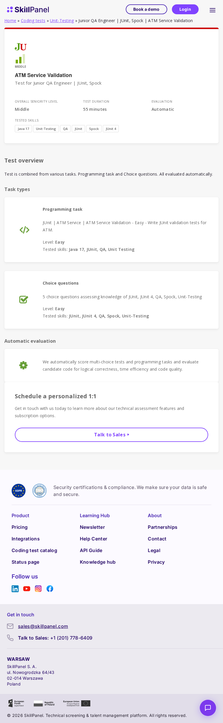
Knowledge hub (98, 562)
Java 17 (23, 128)
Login (185, 9)
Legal (154, 550)
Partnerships (162, 527)
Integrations (26, 539)
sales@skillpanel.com (43, 626)
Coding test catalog (34, 550)
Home (10, 20)
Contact (157, 539)
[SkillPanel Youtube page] (26, 588)
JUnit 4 (111, 128)
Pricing (20, 527)
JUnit (78, 128)
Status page (25, 562)
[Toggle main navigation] (212, 9)
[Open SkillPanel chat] (208, 708)
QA (65, 128)
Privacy (156, 562)
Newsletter (92, 527)
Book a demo (146, 9)
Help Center (93, 539)
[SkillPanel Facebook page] (49, 588)
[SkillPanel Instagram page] (38, 588)
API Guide (91, 550)
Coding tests (33, 20)
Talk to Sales (109, 434)
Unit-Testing (62, 20)
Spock (94, 128)
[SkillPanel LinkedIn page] (15, 588)
